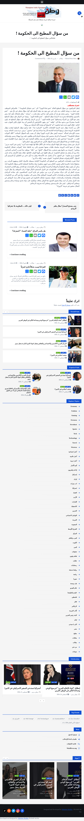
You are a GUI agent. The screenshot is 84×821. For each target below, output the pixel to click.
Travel (74, 443)
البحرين (74, 511)
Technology (73, 438)
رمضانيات (74, 565)
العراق (75, 533)
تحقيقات (74, 552)
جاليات (75, 561)
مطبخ (75, 633)
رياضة (75, 574)
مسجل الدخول (66, 305)
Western (74, 447)
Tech (75, 434)
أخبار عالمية (73, 456)
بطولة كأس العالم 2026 (70, 723)
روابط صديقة (73, 570)
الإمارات (74, 502)
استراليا (58, 329)
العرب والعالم (73, 538)
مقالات (61, 58)
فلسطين (74, 597)
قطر (75, 602)
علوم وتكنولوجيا (72, 593)
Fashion (74, 411)
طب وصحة (73, 583)
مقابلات (74, 638)
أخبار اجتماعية (73, 452)
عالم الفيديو (73, 588)
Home (53, 38)
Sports (75, 429)
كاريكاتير (74, 606)
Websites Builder (67, 809)
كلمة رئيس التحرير (71, 615)
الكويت (75, 543)
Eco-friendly (73, 719)
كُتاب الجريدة (73, 611)
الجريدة (75, 520)
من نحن (74, 647)
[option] (42, 320)
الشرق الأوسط (72, 529)
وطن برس (40, 227)
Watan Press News (71, 58)
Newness (74, 420)
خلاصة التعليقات (71, 744)
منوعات (74, 652)
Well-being (28, 719)
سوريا (75, 579)
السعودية (74, 524)
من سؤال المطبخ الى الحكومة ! (41, 38)
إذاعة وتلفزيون (72, 470)
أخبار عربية (63, 317)
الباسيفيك (74, 506)
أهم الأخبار (57, 317)
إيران (75, 479)
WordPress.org (72, 748)
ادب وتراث (73, 483)
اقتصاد (75, 493)
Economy (74, 406)
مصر (75, 629)
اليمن (75, 547)
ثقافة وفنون (73, 556)
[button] (4, 311)
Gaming (74, 415)
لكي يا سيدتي (73, 624)
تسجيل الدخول (72, 735)
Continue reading (18, 254)
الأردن (75, 497)
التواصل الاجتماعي (71, 515)
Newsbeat (73, 424)
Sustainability (58, 719)
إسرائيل (74, 474)
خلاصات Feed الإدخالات (70, 739)
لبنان (75, 620)
